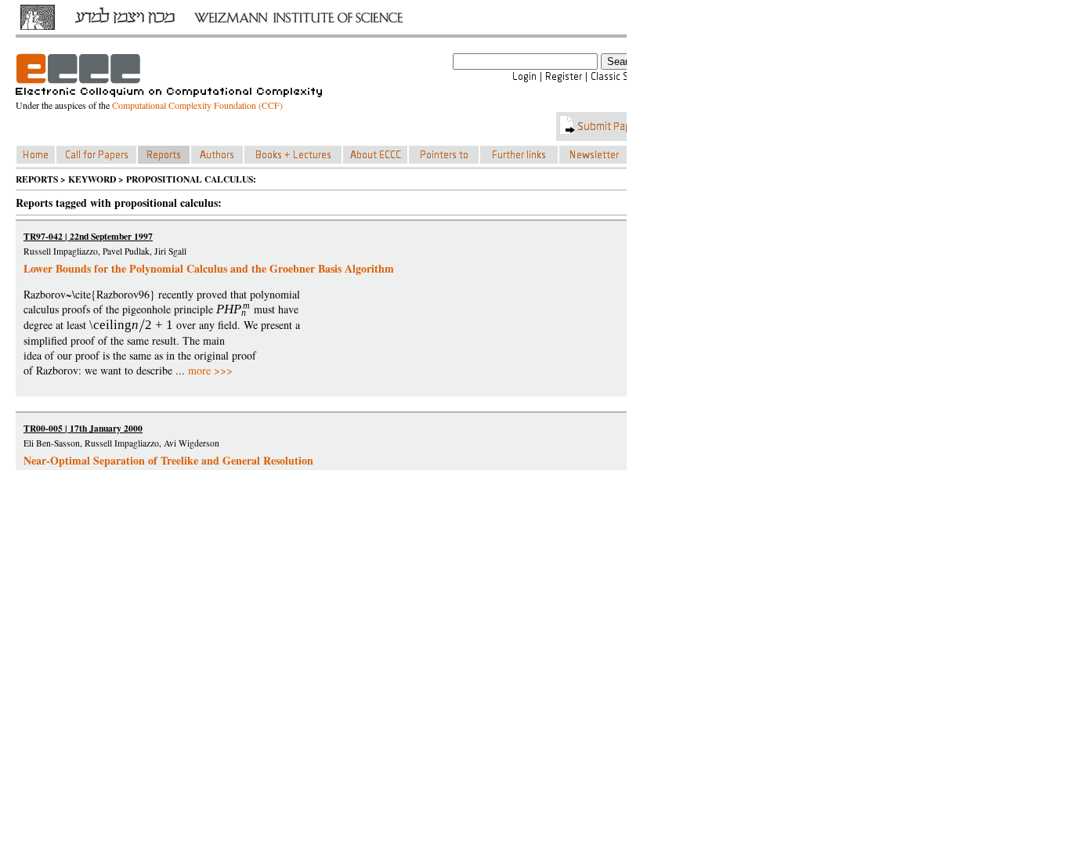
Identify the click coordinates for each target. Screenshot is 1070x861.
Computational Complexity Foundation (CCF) (197, 105)
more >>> (210, 370)
